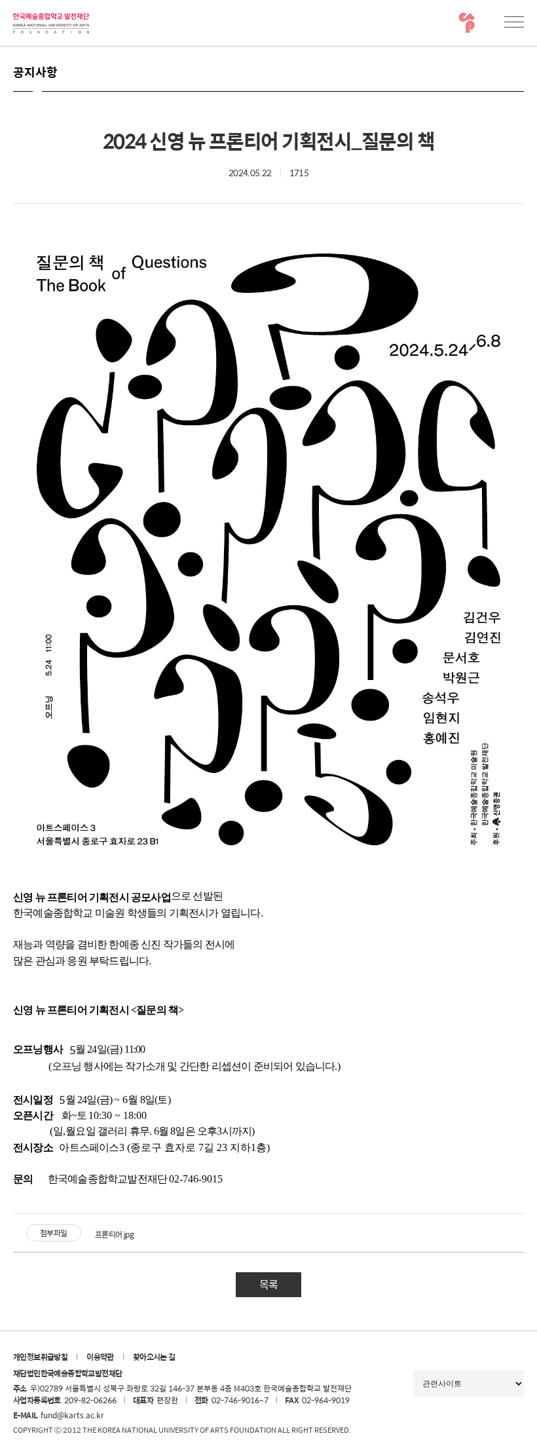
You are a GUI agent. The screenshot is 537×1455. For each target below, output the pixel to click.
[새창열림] (467, 23)
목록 (268, 1284)
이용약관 (100, 1357)
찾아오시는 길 (154, 1357)
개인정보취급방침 (40, 1357)
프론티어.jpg (114, 1234)
